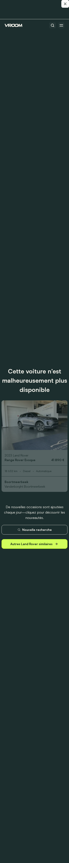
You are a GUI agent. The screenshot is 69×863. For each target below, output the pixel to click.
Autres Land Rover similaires (31, 544)
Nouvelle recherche (37, 530)
